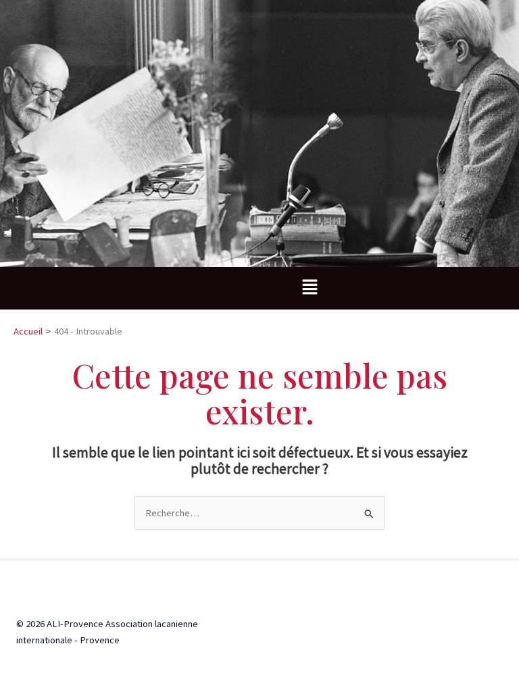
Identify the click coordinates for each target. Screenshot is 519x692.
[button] (309, 288)
